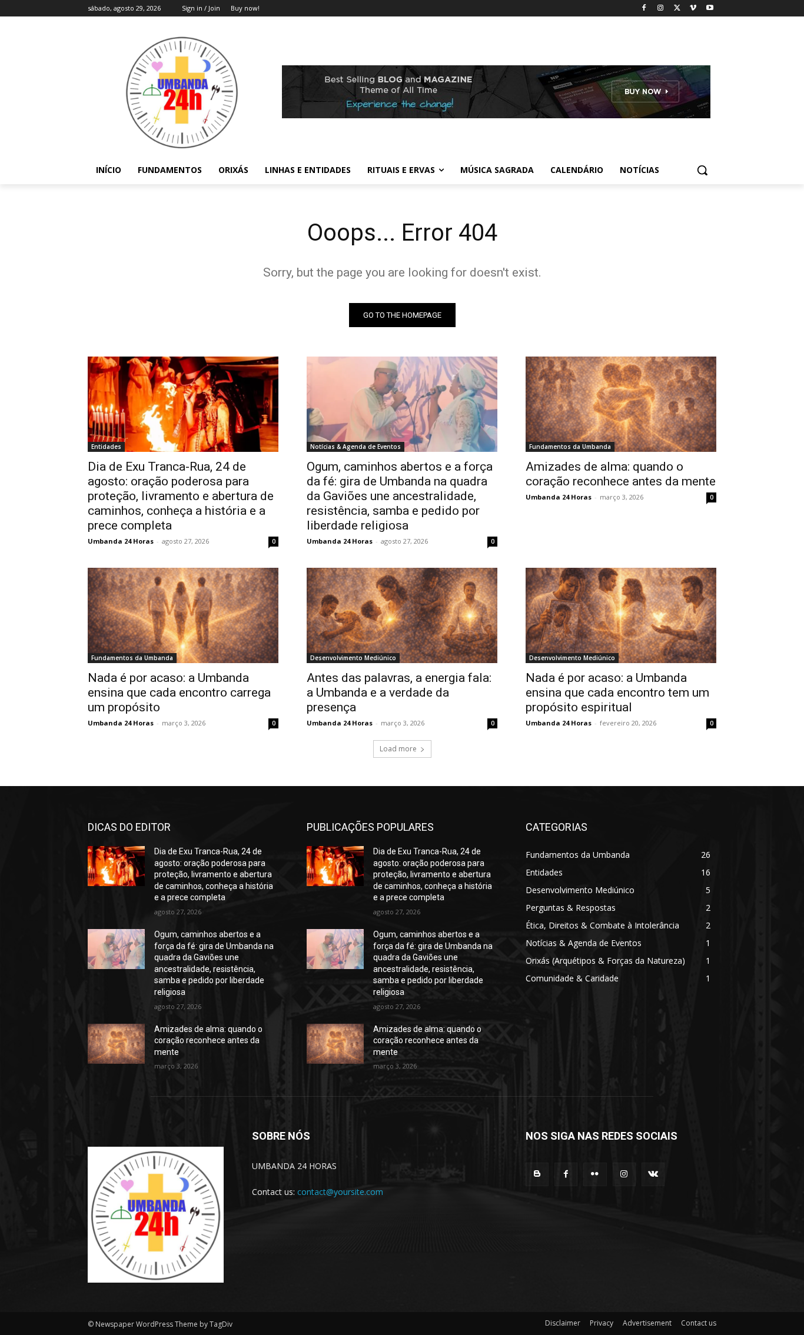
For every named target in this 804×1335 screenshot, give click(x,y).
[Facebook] (644, 8)
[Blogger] (537, 1174)
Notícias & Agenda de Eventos (355, 446)
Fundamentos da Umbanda (570, 446)
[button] (702, 170)
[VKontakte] (653, 1174)
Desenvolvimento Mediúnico (353, 658)
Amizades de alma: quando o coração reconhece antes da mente (621, 474)
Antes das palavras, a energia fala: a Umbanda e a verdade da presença (399, 692)
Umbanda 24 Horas (121, 541)
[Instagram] (660, 8)
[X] (677, 8)
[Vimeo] (693, 8)
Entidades (106, 446)
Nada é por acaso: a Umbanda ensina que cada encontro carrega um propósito (179, 692)
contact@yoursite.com (340, 1191)
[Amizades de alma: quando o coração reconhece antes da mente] (621, 404)
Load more (398, 749)
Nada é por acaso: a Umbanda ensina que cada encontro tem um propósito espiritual (617, 692)
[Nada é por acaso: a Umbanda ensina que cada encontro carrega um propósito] (183, 615)
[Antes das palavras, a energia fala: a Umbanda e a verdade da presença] (402, 615)
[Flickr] (594, 1174)
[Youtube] (709, 8)
